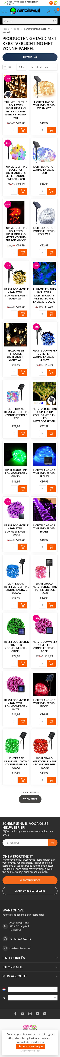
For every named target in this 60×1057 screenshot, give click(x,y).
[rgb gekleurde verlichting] (40, 403)
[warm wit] (35, 403)
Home (5, 28)
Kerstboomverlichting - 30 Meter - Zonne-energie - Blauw (44, 355)
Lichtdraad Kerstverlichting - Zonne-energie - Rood (44, 763)
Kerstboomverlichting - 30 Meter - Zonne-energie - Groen (15, 646)
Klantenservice (30, 880)
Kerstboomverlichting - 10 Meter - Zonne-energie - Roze (15, 704)
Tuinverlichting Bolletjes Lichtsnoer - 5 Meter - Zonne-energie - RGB (15, 173)
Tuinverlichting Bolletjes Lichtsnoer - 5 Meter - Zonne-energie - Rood (15, 234)
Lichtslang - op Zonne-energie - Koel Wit (44, 231)
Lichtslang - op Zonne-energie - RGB (44, 169)
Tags (16, 28)
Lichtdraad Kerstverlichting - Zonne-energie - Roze (44, 588)
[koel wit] (37, 403)
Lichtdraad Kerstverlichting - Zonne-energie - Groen (15, 763)
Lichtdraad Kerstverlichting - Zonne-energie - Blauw (15, 588)
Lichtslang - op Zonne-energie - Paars (44, 528)
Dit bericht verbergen (31, 1046)
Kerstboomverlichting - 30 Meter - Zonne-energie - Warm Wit (15, 294)
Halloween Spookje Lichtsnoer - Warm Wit (16, 355)
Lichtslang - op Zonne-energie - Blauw (44, 473)
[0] (56, 11)
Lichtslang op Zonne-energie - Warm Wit (44, 105)
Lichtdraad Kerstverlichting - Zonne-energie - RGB (15, 413)
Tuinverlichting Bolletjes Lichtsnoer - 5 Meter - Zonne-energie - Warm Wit (15, 110)
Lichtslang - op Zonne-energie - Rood (44, 703)
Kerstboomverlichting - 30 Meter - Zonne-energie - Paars (15, 530)
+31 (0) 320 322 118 (20, 938)
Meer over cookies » (30, 1050)
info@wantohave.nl (20, 948)
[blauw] (42, 403)
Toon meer (30, 799)
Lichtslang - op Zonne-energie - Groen (16, 473)
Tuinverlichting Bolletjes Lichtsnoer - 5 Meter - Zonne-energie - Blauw (44, 295)
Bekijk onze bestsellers (30, 890)
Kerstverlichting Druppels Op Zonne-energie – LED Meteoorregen (44, 415)
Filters (28, 57)
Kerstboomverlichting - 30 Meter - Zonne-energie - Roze (44, 646)
